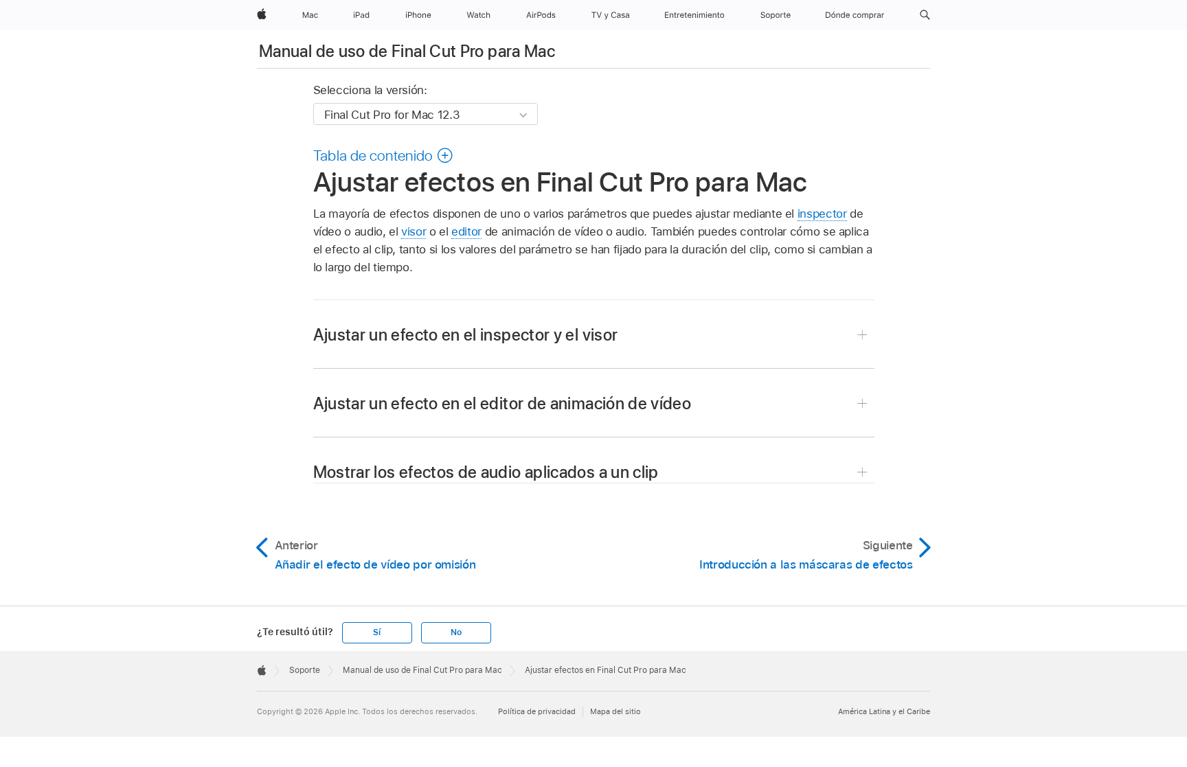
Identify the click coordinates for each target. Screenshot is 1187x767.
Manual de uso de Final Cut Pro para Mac (407, 51)
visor (413, 231)
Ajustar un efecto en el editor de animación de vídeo (502, 403)
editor (466, 231)
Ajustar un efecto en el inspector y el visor (465, 335)
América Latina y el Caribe (884, 711)
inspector (822, 213)
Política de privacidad (537, 711)
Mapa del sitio (615, 711)
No (456, 632)
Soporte (304, 670)
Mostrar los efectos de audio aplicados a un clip (486, 472)
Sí (377, 632)
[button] (925, 15)
